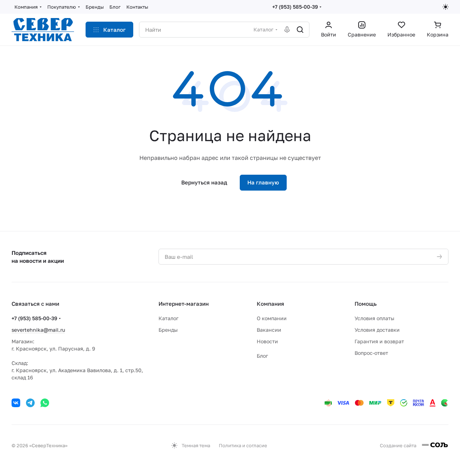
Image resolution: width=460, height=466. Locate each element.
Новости (267, 341)
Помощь (366, 303)
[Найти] (300, 30)
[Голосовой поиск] (287, 29)
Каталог (168, 318)
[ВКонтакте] (16, 403)
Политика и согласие (243, 445)
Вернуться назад (204, 182)
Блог (262, 356)
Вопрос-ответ (371, 353)
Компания (270, 303)
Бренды (168, 330)
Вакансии (269, 330)
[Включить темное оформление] (445, 7)
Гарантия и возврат (379, 341)
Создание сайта (398, 445)
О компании (272, 318)
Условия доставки (377, 330)
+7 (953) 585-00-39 (295, 7)
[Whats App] (44, 403)
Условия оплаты (374, 318)
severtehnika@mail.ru (38, 330)
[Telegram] (30, 403)
